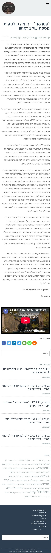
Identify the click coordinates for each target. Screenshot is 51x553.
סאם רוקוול (25, 484)
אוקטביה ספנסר (24, 460)
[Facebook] (4, 343)
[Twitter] (9, 343)
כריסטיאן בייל (45, 480)
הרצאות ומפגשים (37, 523)
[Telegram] (19, 343)
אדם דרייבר (39, 460)
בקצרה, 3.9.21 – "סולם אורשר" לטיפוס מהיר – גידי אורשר (27, 420)
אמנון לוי (10, 460)
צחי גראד (26, 492)
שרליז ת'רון (29, 496)
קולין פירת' (9, 492)
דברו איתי (35, 529)
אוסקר (33, 460)
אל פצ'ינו (15, 460)
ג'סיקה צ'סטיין (39, 472)
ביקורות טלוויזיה (38, 515)
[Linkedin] (14, 343)
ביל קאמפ (37, 464)
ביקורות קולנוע (38, 510)
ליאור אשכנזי (26, 480)
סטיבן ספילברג (13, 484)
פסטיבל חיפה (14, 488)
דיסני (31, 472)
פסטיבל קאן (40, 492)
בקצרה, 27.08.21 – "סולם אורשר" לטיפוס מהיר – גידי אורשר (26, 437)
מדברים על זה (39, 521)
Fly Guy (32, 551)
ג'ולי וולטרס (33, 468)
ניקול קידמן (36, 484)
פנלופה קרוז (28, 488)
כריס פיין (36, 480)
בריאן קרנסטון (7, 464)
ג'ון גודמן (26, 468)
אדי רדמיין (47, 460)
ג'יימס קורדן (12, 468)
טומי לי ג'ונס (18, 476)
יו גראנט (11, 476)
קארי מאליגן (17, 493)
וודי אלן (15, 472)
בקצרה (41, 512)
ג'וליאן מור (44, 468)
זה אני (41, 526)
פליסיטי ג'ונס (38, 488)
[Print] (34, 343)
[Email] (24, 343)
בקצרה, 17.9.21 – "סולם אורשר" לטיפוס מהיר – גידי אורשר (27, 404)
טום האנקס (36, 476)
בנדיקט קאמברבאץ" (27, 464)
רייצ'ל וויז (37, 497)
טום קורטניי (27, 476)
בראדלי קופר (16, 464)
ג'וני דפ (20, 468)
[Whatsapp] (29, 343)
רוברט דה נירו (46, 497)
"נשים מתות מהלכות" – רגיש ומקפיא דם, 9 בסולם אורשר (26, 370)
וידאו (42, 518)
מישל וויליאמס (15, 480)
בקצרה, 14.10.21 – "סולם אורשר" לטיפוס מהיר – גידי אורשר (26, 387)
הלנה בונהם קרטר (24, 472)
